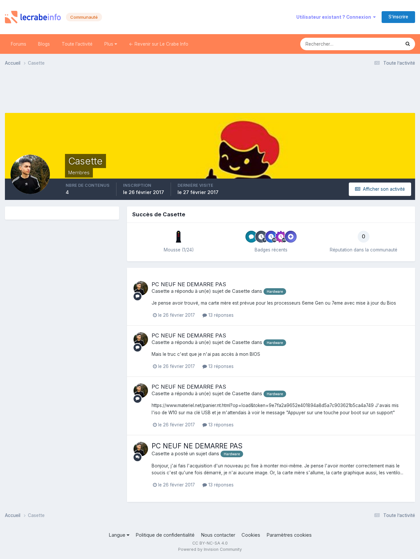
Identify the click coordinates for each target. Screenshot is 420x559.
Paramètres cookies (289, 535)
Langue (118, 535)
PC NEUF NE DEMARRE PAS (189, 284)
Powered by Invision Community (210, 549)
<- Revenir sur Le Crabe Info (158, 44)
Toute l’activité (77, 44)
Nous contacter (218, 535)
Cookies (251, 535)
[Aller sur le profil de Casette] (141, 288)
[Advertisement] (210, 91)
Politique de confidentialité (165, 535)
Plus (109, 44)
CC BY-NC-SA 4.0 (210, 543)
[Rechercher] (407, 44)
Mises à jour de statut (369, 43)
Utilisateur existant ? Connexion (334, 17)
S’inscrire (398, 16)
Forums (18, 44)
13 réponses (220, 315)
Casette (161, 291)
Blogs (44, 44)
